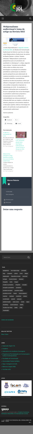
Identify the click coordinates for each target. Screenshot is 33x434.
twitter (16, 307)
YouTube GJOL (7, 369)
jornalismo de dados (7, 290)
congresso (9, 273)
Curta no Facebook (7, 320)
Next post (8, 202)
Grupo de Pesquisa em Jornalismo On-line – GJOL (16, 420)
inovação (24, 284)
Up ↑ (30, 422)
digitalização (6, 276)
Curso (21, 273)
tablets (21, 304)
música (25, 296)
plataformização (7, 301)
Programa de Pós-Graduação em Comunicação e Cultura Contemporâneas (16, 355)
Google (16, 282)
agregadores (6, 270)
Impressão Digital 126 (9, 346)
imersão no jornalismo (8, 284)
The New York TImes (7, 307)
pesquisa (19, 299)
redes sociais (16, 301)
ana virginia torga (15, 270)
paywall (13, 299)
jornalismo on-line (7, 293)
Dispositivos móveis (15, 276)
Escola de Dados (13, 279)
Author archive (8, 184)
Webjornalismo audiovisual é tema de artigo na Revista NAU (14, 29)
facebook (21, 279)
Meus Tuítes (4, 334)
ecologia (5, 279)
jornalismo (18, 287)
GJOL (11, 282)
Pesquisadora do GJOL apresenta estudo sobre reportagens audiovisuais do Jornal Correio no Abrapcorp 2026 (20, 144)
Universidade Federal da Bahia (11, 361)
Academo (5, 348)
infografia (18, 284)
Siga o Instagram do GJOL (10, 364)
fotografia (5, 282)
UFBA (21, 307)
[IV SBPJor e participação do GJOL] (9, 139)
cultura (16, 273)
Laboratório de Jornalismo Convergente (14, 351)
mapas (15, 293)
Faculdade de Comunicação (10, 358)
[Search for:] (16, 257)
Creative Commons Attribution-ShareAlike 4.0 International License (15, 412)
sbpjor (27, 301)
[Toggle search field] (30, 18)
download (25, 276)
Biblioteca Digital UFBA (9, 366)
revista (22, 301)
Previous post (9, 199)
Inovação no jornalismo (8, 287)
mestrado (11, 296)
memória (5, 296)
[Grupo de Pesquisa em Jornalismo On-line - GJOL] (16, 8)
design (26, 273)
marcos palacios (23, 293)
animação (23, 270)
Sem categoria (10, 194)
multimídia (18, 296)
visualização (6, 310)
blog (4, 273)
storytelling (5, 304)
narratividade (6, 299)
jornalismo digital (19, 290)
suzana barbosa (14, 304)
